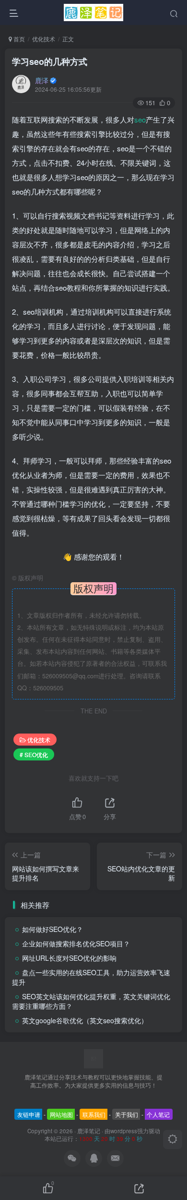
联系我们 (93, 1114)
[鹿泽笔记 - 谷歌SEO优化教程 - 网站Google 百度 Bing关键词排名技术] (93, 1058)
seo (140, 119)
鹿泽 (41, 80)
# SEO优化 (34, 754)
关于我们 (126, 1114)
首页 (18, 39)
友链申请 (28, 1114)
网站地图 (61, 1114)
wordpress (123, 1131)
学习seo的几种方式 (49, 61)
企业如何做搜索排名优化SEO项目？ (76, 943)
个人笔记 (158, 1114)
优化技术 (43, 39)
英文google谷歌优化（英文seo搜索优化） (85, 1020)
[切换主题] (172, 1139)
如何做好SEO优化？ (52, 929)
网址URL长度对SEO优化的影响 (69, 958)
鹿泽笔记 (88, 1131)
